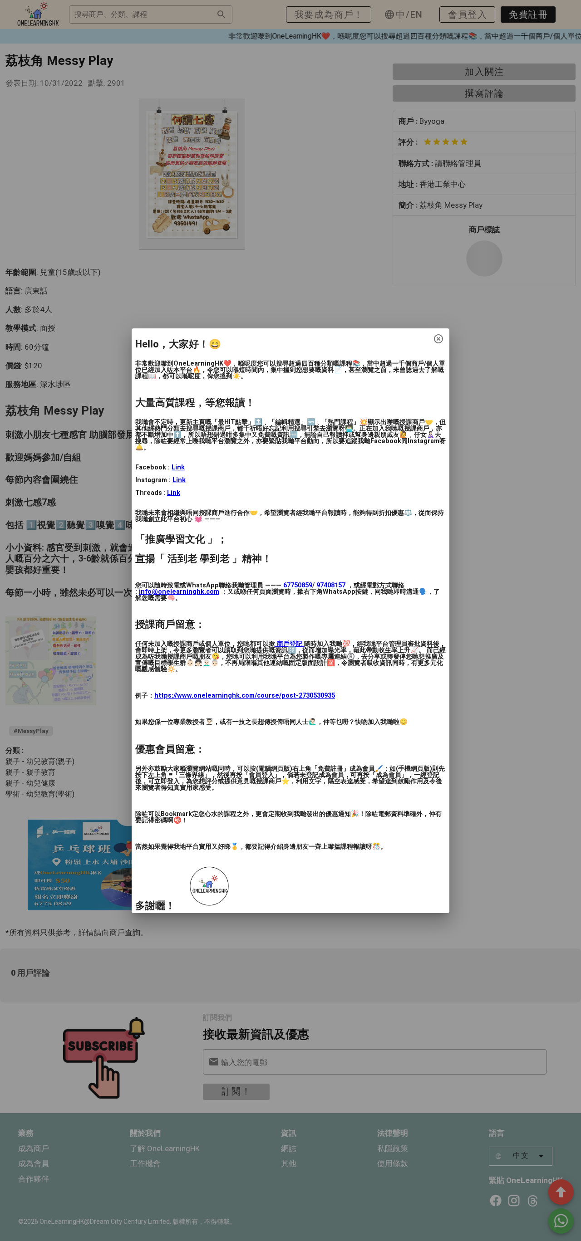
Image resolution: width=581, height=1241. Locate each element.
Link (178, 467)
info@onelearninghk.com (179, 592)
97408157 (330, 585)
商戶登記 (289, 644)
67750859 (297, 585)
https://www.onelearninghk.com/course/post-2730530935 (244, 695)
